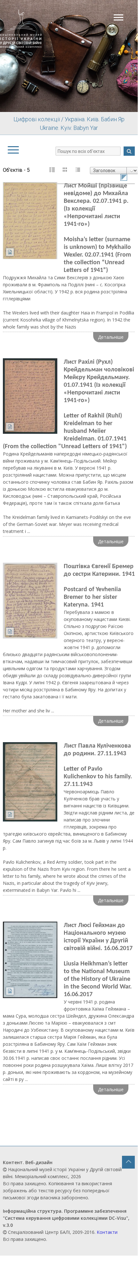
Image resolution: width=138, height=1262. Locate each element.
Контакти (107, 1232)
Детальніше (111, 337)
